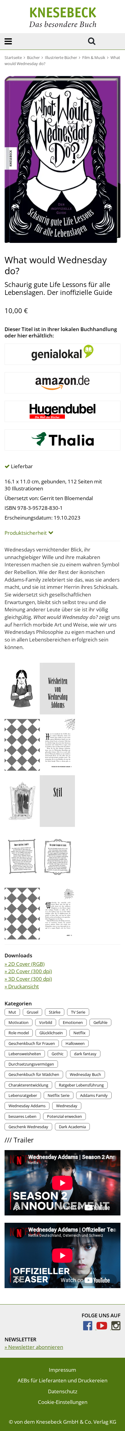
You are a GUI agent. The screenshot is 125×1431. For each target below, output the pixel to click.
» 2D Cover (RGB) (25, 963)
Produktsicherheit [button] (26, 533)
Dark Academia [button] (72, 1126)
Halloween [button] (75, 1043)
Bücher (33, 57)
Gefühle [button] (100, 1022)
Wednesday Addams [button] (27, 1105)
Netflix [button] (79, 1032)
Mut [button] (12, 1012)
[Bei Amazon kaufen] (62, 382)
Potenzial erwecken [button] (64, 1116)
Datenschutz (62, 1391)
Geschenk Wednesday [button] (28, 1126)
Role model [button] (18, 1032)
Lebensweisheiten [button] (24, 1053)
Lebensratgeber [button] (22, 1095)
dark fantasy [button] (85, 1053)
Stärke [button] (54, 1012)
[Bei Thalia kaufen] (62, 440)
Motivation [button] (18, 1022)
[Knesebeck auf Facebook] (89, 1327)
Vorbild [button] (45, 1022)
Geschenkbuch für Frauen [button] (31, 1043)
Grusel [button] (32, 1012)
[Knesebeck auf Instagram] (115, 1327)
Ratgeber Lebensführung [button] (81, 1085)
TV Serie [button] (78, 1012)
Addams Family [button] (94, 1095)
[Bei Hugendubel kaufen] (62, 411)
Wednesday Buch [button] (85, 1074)
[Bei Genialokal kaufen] (62, 354)
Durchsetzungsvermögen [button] (31, 1064)
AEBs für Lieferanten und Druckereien (62, 1380)
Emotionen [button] (73, 1022)
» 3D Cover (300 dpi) (28, 978)
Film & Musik (93, 57)
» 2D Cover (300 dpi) (28, 971)
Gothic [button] (57, 1053)
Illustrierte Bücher (61, 57)
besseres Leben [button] (22, 1116)
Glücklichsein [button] (51, 1032)
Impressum (62, 1369)
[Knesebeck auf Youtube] (103, 1327)
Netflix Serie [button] (58, 1095)
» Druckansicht (22, 986)
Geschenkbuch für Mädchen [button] (33, 1074)
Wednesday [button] (66, 1105)
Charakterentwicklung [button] (28, 1085)
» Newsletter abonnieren (34, 1346)
